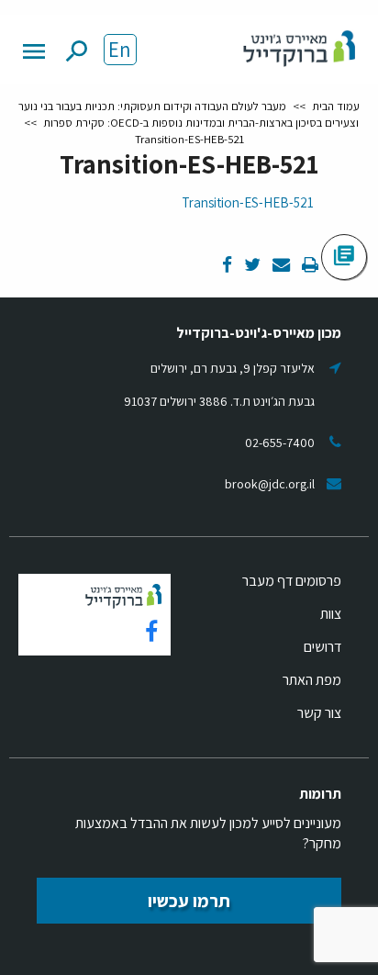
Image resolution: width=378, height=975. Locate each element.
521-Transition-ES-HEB (248, 202)
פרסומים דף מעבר (291, 580)
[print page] (308, 266)
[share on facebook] (227, 266)
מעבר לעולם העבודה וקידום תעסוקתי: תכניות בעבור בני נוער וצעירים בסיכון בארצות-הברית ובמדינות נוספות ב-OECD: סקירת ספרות (188, 114)
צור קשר (319, 713)
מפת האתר (312, 679)
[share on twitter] (251, 266)
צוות (330, 613)
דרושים (322, 646)
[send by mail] (280, 266)
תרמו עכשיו (189, 901)
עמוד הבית (336, 106)
